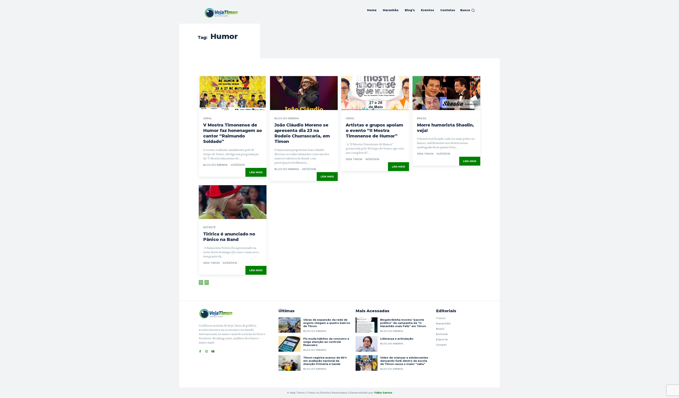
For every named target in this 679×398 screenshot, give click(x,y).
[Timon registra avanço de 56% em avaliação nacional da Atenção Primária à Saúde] (289, 363)
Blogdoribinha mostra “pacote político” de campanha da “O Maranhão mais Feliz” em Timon (403, 323)
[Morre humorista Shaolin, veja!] (446, 93)
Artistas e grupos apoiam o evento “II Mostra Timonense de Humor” (374, 130)
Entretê (209, 227)
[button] (467, 10)
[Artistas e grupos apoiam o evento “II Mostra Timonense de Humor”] (375, 93)
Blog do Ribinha (215, 164)
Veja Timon (354, 159)
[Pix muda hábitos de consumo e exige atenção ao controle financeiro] (289, 344)
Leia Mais (256, 172)
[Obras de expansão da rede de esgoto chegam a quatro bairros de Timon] (289, 325)
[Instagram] (206, 351)
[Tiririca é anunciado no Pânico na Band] (232, 202)
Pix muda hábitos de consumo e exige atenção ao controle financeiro (326, 342)
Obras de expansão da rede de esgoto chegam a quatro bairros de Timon (326, 323)
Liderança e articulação (396, 338)
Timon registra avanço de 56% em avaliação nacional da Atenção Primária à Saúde (325, 361)
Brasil (422, 118)
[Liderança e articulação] (367, 344)
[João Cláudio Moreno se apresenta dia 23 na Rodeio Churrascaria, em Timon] (304, 93)
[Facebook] (200, 351)
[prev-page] (201, 282)
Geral (207, 118)
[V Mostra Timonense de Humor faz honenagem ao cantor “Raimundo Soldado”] (232, 93)
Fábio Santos (383, 392)
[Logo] (221, 12)
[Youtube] (212, 351)
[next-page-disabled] (206, 282)
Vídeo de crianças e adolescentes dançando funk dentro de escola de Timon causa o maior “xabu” (404, 361)
